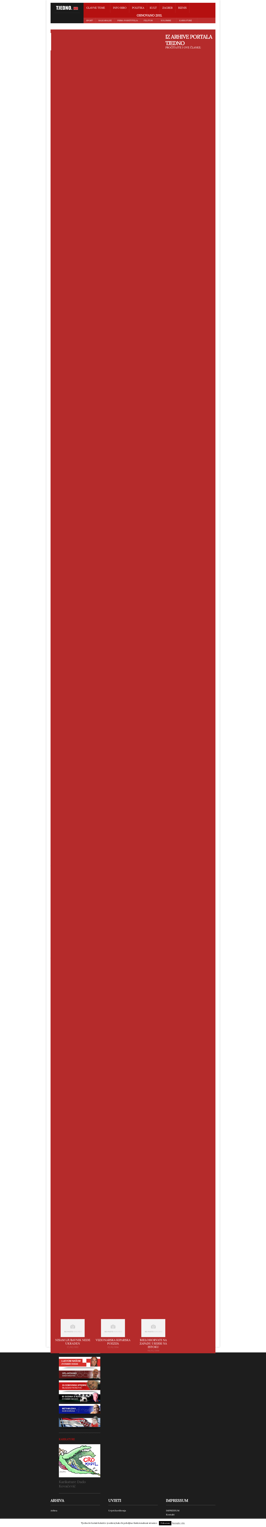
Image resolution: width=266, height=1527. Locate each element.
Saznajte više (178, 1523)
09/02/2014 (153, 1350)
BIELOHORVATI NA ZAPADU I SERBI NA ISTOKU (153, 1343)
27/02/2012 (72, 1347)
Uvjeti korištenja (117, 1510)
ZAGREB (167, 7)
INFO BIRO (119, 7)
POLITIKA (138, 7)
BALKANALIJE (105, 20)
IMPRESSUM (172, 1510)
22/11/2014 (113, 1347)
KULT (153, 7)
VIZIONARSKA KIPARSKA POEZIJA (113, 1341)
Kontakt (170, 1514)
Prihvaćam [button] (165, 1523)
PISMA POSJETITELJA (127, 20)
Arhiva (54, 1510)
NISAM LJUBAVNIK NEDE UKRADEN (72, 1341)
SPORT (89, 20)
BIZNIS (182, 7)
